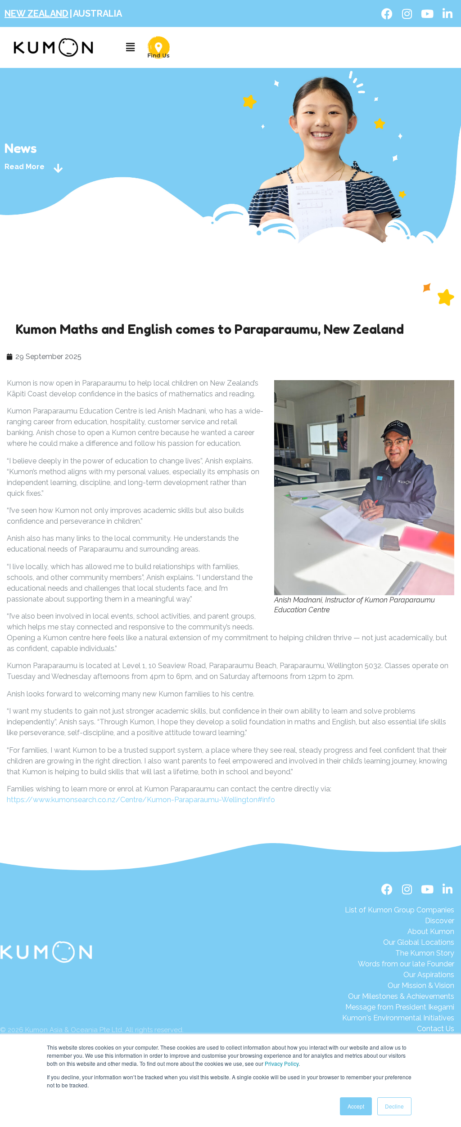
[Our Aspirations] (399, 975)
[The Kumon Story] (399, 953)
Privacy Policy (281, 1063)
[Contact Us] (398, 1029)
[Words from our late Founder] (399, 964)
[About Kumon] (399, 931)
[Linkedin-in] (447, 13)
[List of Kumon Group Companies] (399, 910)
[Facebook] (387, 13)
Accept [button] (356, 1106)
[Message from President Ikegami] (398, 1007)
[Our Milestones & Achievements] (398, 996)
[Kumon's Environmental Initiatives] (398, 1018)
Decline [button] (394, 1106)
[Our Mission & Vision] (399, 985)
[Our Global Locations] (399, 942)
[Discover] (399, 921)
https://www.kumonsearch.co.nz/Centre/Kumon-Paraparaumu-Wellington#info (141, 799)
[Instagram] (407, 13)
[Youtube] (427, 13)
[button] (130, 47)
